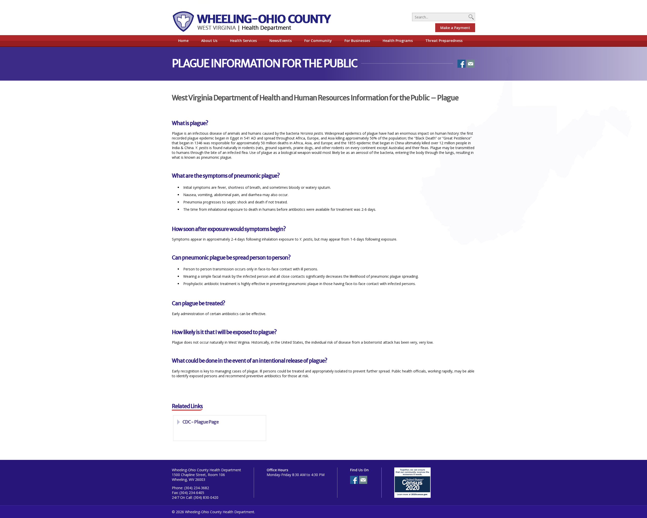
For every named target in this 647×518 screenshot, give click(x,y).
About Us (209, 40)
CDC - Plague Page (200, 422)
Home (183, 40)
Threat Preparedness (444, 40)
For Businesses (357, 40)
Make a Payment (455, 27)
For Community (318, 40)
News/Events (280, 40)
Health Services (243, 40)
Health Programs (398, 40)
